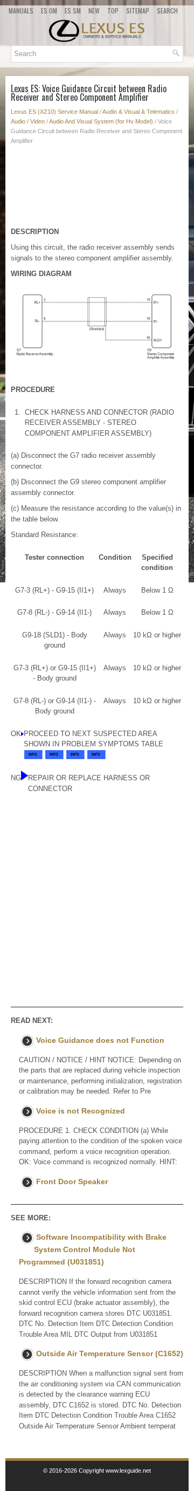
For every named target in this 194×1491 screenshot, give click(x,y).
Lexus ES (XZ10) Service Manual (54, 111)
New (94, 10)
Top (113, 10)
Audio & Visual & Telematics (138, 111)
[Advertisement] (97, 188)
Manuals (21, 10)
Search (167, 10)
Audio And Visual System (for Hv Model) (101, 121)
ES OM (49, 10)
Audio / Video (28, 121)
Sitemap (137, 10)
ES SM (73, 10)
